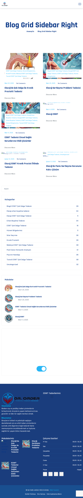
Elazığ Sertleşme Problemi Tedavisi (63, 87)
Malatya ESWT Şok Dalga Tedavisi (26, 73)
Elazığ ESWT (52, 114)
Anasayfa (30, 31)
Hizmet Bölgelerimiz (29, 71)
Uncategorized (23, 152)
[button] (52, 396)
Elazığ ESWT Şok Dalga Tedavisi (27, 118)
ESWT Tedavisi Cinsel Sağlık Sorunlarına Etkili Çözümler (36, 306)
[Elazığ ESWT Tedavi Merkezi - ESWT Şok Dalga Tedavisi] (5, 4)
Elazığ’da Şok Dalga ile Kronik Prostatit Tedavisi (33, 286)
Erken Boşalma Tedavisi (13, 120)
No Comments (21, 83)
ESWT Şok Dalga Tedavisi (14, 71)
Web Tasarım (54, 490)
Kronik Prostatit (11, 73)
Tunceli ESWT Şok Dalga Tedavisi (16, 76)
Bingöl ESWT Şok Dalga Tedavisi (58, 71)
